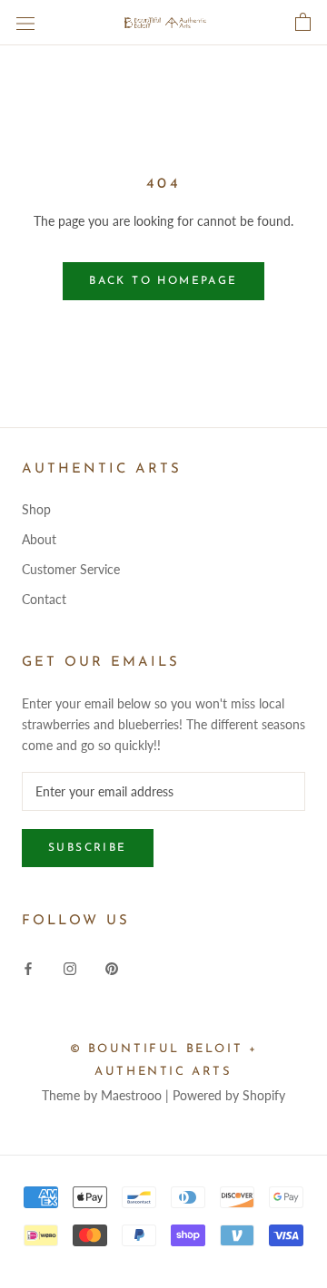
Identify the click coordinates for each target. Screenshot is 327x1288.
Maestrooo (131, 1095)
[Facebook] (28, 967)
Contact (44, 599)
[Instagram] (70, 967)
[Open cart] (303, 23)
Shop (36, 509)
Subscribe (87, 848)
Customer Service (71, 569)
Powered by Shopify (229, 1095)
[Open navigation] (25, 22)
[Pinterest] (111, 967)
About (39, 539)
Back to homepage (163, 281)
